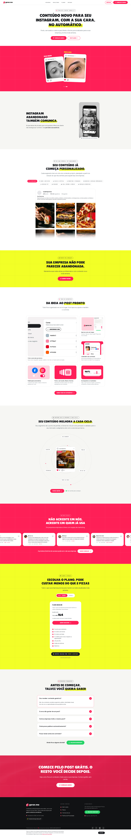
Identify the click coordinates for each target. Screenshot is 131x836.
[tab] (64, 86)
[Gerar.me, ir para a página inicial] (8, 2)
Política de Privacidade (47, 834)
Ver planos (73, 38)
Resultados (56, 2)
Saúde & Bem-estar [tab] (45, 181)
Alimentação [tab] (33, 181)
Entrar (109, 2)
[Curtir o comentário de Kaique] (70, 536)
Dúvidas (70, 2)
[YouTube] (99, 828)
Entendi (101, 832)
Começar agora (121, 2)
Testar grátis (56, 491)
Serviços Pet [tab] (45, 184)
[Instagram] (96, 828)
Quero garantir (64, 622)
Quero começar (84, 551)
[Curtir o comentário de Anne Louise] (1, 536)
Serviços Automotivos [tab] (84, 184)
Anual (61, 595)
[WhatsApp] (103, 828)
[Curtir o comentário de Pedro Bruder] (104, 536)
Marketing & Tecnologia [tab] (74, 181)
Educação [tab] (55, 184)
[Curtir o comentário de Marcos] (36, 536)
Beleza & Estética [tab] (59, 181)
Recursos (48, 2)
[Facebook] (92, 828)
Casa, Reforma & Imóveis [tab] (68, 184)
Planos (63, 2)
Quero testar (66, 278)
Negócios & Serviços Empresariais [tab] (93, 181)
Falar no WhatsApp (76, 742)
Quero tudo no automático (65, 393)
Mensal (71, 595)
